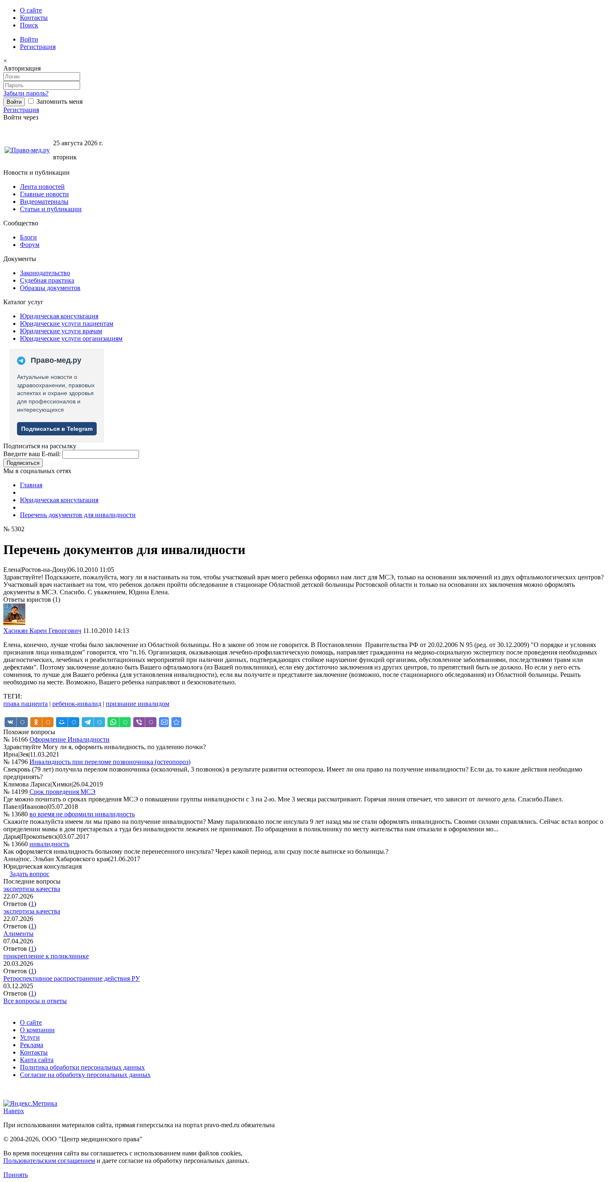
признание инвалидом (137, 703)
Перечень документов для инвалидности (78, 514)
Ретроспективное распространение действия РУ (71, 978)
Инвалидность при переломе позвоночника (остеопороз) (109, 761)
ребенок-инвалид (76, 703)
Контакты (34, 17)
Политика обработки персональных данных (82, 1067)
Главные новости (44, 194)
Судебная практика (47, 280)
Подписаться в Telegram (57, 428)
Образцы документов (50, 287)
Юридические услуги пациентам (66, 323)
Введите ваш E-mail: (32, 453)
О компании (37, 1029)
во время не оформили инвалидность (82, 814)
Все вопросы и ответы (35, 1000)
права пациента (25, 703)
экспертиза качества (31, 888)
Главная (31, 484)
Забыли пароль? (26, 93)
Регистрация (38, 46)
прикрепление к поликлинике (46, 956)
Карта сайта (37, 1059)
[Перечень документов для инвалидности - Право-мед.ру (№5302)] (176, 722)
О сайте (31, 10)
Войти (29, 39)
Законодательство (45, 272)
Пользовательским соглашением (49, 1160)
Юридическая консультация (59, 316)
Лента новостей (42, 186)
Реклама (31, 1044)
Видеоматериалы (44, 201)
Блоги (28, 237)
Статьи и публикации (51, 208)
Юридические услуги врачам (61, 331)
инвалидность (49, 843)
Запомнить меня (59, 101)
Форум (29, 244)
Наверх (13, 1110)
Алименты (18, 933)
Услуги (30, 1037)
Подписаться (23, 463)
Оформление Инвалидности (69, 739)
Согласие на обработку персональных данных (85, 1074)
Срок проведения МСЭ (62, 791)
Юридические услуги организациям (71, 338)
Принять (15, 1174)
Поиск (29, 25)
